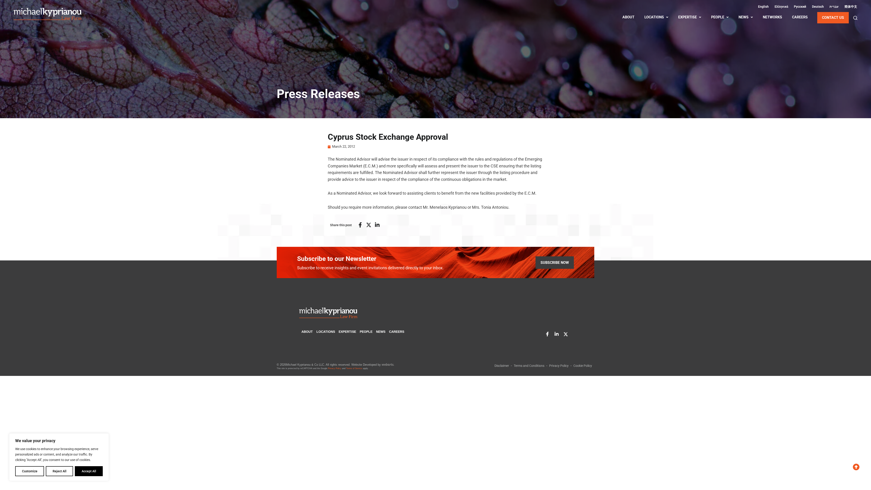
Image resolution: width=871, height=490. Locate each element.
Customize (29, 471)
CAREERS (800, 17)
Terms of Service (354, 368)
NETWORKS (772, 17)
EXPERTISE (687, 17)
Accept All (89, 471)
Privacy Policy (334, 368)
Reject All (59, 471)
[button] (855, 18)
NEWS (744, 17)
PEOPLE (717, 17)
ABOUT (628, 17)
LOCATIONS (654, 17)
